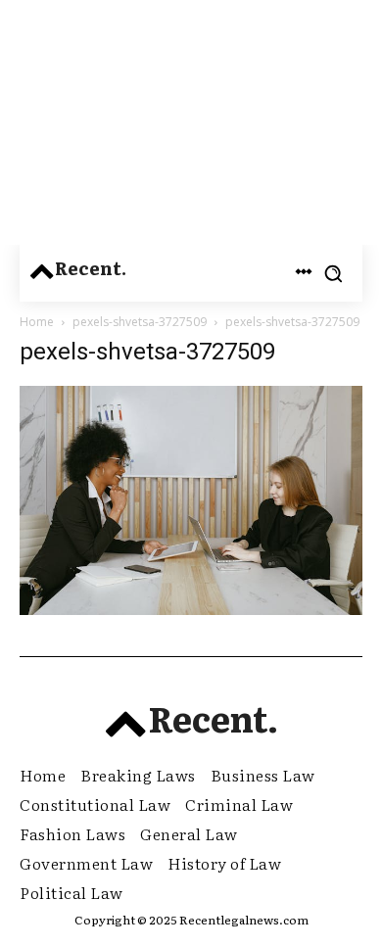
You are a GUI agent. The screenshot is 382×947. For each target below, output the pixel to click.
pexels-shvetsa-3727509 (139, 321)
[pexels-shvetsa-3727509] (191, 609)
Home (37, 321)
